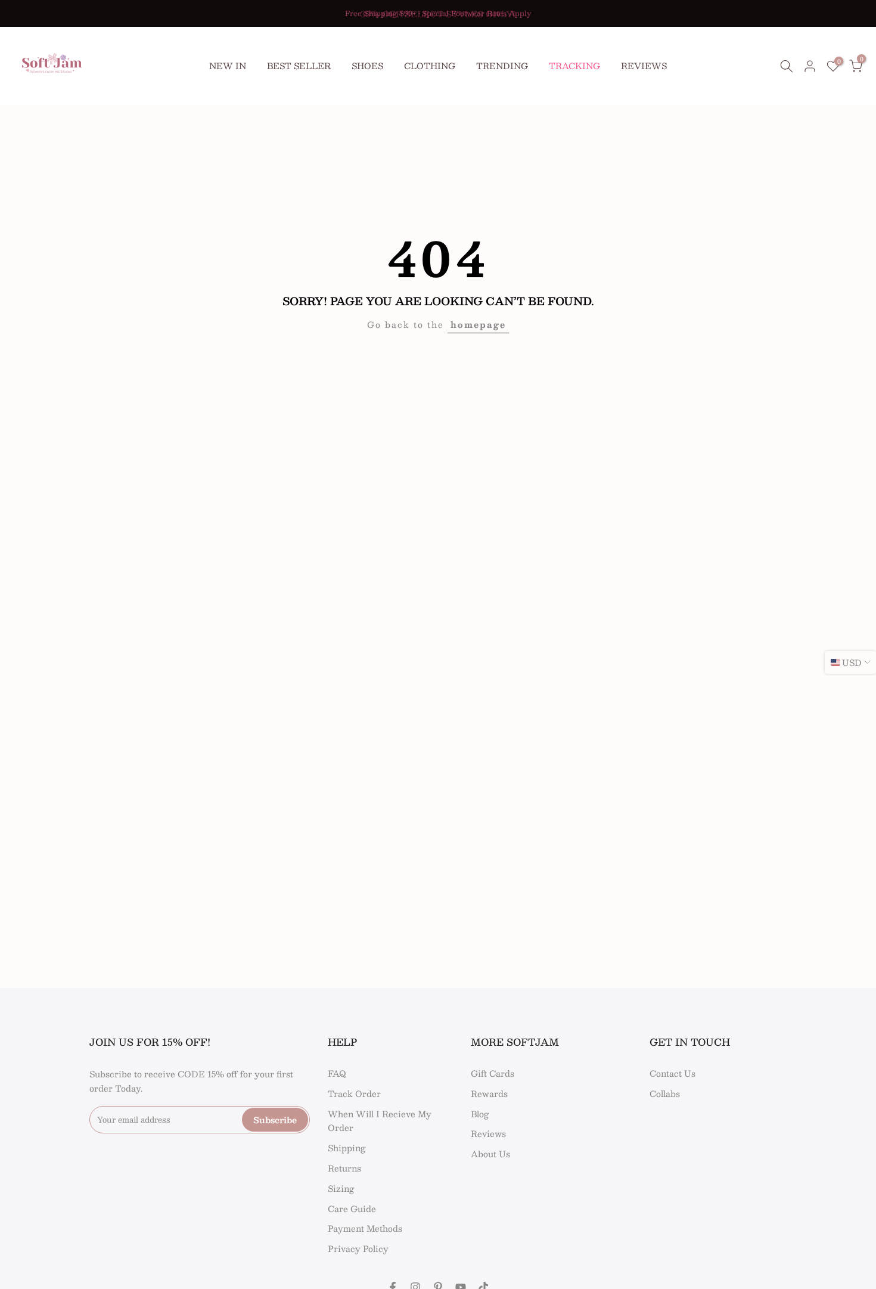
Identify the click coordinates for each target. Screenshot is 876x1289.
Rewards (489, 1093)
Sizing (341, 1188)
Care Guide (352, 1208)
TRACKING (574, 65)
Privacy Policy (358, 1248)
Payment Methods (365, 1228)
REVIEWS (644, 65)
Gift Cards (492, 1073)
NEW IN (227, 65)
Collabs (665, 1093)
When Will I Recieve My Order (379, 1121)
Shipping (346, 1148)
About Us (490, 1154)
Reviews (488, 1133)
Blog (480, 1114)
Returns (344, 1168)
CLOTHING (429, 65)
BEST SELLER (299, 65)
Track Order (354, 1093)
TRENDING (502, 65)
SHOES (367, 65)
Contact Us (672, 1073)
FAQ (337, 1073)
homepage (478, 324)
